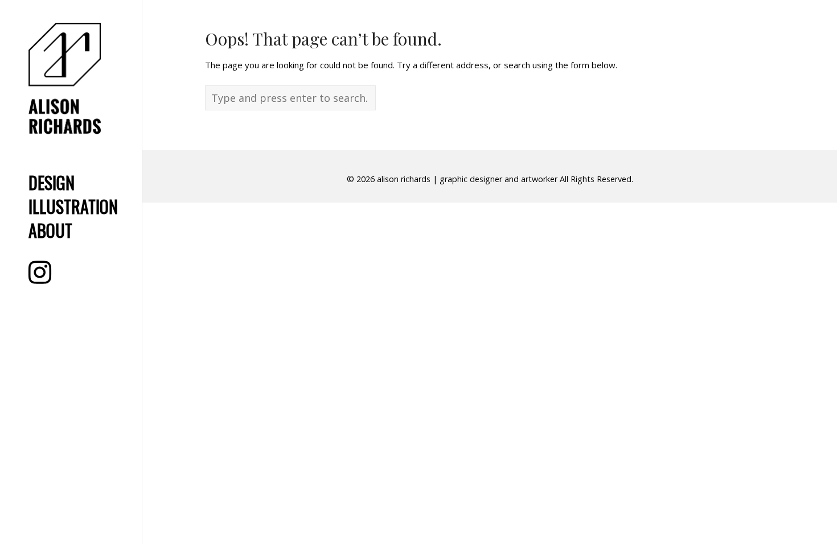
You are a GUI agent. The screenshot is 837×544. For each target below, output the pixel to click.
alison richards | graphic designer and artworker (467, 179)
